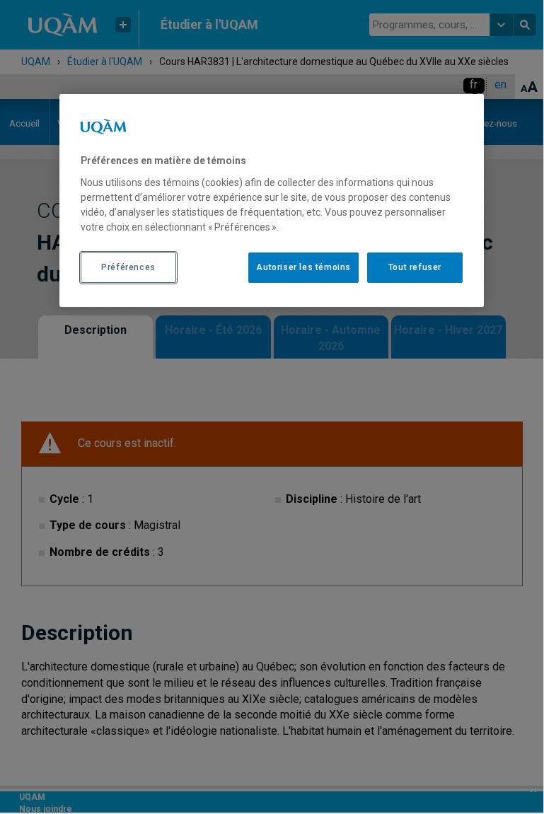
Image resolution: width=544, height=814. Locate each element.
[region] (271, 200)
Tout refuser (414, 267)
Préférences (128, 267)
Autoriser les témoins (303, 267)
